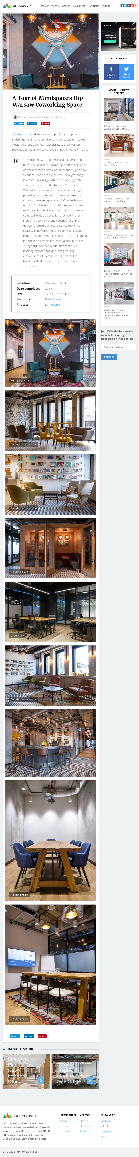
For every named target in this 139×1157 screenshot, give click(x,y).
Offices (84, 1120)
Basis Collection (56, 299)
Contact (64, 1131)
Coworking (42, 117)
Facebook (105, 1120)
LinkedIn (104, 1125)
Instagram (105, 1131)
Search (66, 5)
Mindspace (19, 134)
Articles (94, 5)
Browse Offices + (49, 5)
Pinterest (105, 1136)
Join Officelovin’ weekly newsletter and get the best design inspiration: (117, 335)
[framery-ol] (118, 36)
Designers (86, 1125)
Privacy (64, 1125)
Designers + (80, 5)
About (106, 5)
